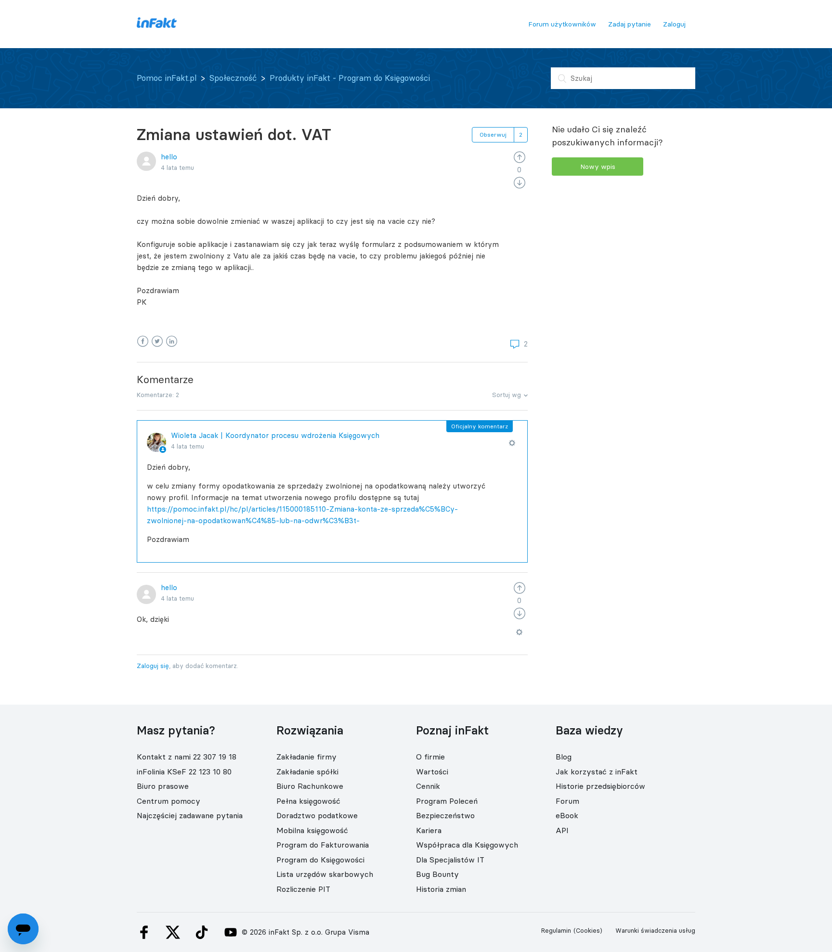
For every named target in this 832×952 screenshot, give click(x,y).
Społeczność (233, 78)
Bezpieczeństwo (445, 815)
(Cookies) (587, 930)
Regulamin (556, 930)
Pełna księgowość (308, 801)
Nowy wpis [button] (597, 166)
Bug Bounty (437, 874)
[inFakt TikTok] (202, 932)
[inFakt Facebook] (144, 932)
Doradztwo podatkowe (317, 815)
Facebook (143, 341)
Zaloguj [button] (674, 24)
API (562, 830)
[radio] (519, 156)
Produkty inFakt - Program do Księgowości (350, 78)
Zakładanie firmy (306, 756)
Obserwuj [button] (493, 134)
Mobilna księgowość (312, 830)
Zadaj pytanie (629, 24)
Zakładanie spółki (307, 771)
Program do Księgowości (320, 859)
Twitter (157, 341)
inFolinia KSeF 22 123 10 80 (184, 771)
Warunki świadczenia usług (655, 930)
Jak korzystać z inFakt (596, 771)
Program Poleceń (447, 801)
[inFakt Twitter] (173, 932)
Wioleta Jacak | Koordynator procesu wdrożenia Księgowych (275, 435)
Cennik (428, 786)
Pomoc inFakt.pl (166, 78)
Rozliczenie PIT (303, 889)
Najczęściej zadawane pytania (190, 815)
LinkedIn (172, 341)
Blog (564, 756)
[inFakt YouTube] (230, 932)
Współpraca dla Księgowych (467, 844)
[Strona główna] (157, 25)
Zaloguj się (153, 665)
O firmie (430, 756)
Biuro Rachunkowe (309, 786)
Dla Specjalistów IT (450, 859)
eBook (567, 815)
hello (169, 156)
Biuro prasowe (163, 786)
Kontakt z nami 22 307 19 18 (186, 756)
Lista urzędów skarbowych (324, 874)
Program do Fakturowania (322, 844)
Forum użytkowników (562, 24)
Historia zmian (441, 889)
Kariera (429, 830)
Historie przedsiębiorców (600, 786)
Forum (567, 801)
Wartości (432, 771)
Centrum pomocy (168, 801)
